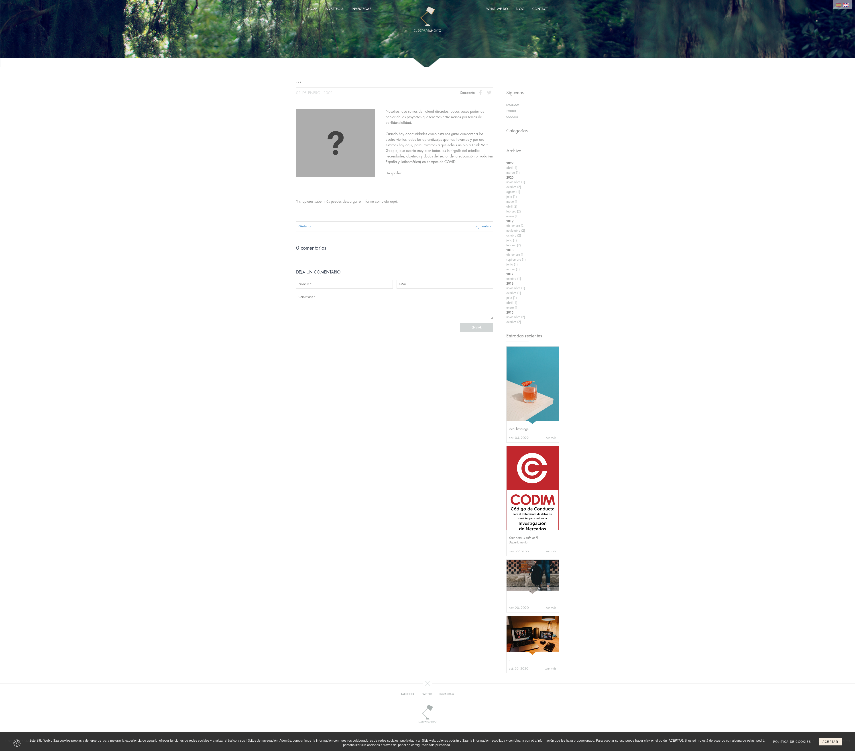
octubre (513, 186)
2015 (509, 312)
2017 (509, 274)
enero (512, 216)
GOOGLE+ (512, 117)
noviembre (515, 182)
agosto (513, 191)
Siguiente (482, 226)
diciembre (515, 225)
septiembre (516, 259)
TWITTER (511, 111)
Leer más (550, 437)
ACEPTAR (830, 741)
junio (512, 264)
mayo (512, 201)
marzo (513, 172)
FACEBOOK (512, 105)
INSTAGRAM (447, 694)
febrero (513, 211)
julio (511, 196)
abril (511, 167)
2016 (509, 283)
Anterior (306, 226)
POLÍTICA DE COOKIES (792, 742)
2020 (509, 177)
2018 (509, 250)
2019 (509, 221)
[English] (846, 4)
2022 (509, 163)
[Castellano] (838, 4)
